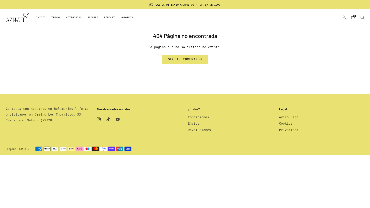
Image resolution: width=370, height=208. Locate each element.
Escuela (92, 17)
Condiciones (198, 117)
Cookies (286, 123)
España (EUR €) (16, 149)
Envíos (193, 123)
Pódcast (109, 17)
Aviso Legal (289, 117)
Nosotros (127, 17)
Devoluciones (199, 130)
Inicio (40, 17)
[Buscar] (362, 17)
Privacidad (288, 130)
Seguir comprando (185, 59)
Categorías (74, 17)
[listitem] (185, 4)
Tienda (56, 17)
